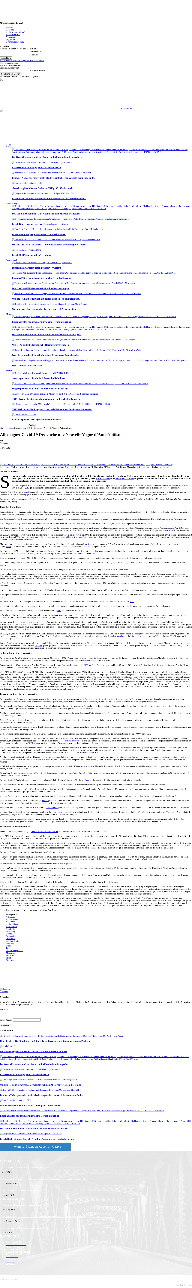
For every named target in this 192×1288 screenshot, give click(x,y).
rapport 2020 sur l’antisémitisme (44, 831)
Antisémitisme (12, 924)
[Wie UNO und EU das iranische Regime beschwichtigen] (73, 283)
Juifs (8, 948)
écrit (127, 569)
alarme (89, 780)
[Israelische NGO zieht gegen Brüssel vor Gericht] (42, 162)
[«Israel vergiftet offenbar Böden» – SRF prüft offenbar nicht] (27, 183)
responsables (65, 537)
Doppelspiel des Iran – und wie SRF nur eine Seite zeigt (40, 388)
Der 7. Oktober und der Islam (27, 365)
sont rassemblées (72, 741)
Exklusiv (10, 147)
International (11, 260)
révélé (78, 535)
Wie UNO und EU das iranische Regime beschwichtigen (40, 288)
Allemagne (10, 917)
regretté (91, 766)
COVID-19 (10, 938)
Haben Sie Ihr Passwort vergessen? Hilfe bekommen (22, 61)
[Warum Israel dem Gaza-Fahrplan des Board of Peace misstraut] (50, 304)
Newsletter (10, 37)
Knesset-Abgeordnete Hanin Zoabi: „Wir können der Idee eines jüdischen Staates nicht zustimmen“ (44, 1216)
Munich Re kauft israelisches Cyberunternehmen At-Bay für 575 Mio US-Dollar (40, 1084)
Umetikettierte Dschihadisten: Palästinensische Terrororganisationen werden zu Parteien (45, 1041)
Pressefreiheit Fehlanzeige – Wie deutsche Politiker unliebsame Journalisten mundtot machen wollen (44, 1179)
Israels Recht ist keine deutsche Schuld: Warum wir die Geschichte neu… (49, 198)
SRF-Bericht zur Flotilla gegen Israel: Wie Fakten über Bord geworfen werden (52, 409)
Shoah (8, 958)
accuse (8, 546)
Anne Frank (11, 922)
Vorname (4, 1009)
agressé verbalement (146, 634)
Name (2, 1015)
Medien (9, 371)
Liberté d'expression (14, 951)
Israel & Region (13, 204)
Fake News (10, 943)
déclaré (121, 636)
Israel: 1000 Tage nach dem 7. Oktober (31, 255)
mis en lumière (52, 807)
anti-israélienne (103, 478)
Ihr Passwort (33, 55)
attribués (170, 530)
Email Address (6, 1020)
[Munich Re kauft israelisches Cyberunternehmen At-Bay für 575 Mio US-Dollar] (38, 1080)
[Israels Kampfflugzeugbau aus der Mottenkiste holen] (58, 229)
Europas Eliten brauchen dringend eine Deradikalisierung (41, 278)
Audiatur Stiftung (13, 35)
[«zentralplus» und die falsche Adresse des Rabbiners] (44, 373)
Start (2, 428)
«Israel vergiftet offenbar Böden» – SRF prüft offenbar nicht (42, 188)
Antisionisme (11, 926)
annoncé (45, 800)
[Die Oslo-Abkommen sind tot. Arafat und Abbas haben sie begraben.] (102, 152)
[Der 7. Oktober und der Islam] (99, 360)
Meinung (10, 314)
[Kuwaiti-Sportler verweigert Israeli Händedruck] (24, 414)
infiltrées (33, 743)
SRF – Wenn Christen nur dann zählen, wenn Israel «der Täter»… (46, 399)
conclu (158, 558)
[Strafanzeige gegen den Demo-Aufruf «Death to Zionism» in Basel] (7, 1046)
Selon (106, 537)
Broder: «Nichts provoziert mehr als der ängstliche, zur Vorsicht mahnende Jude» (53, 177)
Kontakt (9, 27)
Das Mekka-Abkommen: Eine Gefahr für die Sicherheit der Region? (46, 213)
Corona (9, 934)
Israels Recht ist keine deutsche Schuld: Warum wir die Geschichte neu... (37, 1139)
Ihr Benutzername (35, 52)
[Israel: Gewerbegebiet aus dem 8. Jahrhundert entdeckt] (70, 219)
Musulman (10, 953)
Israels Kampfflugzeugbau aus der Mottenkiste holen (39, 234)
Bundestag (10, 931)
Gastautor (4, 443)
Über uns (10, 30)
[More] (112, 455)
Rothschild (10, 955)
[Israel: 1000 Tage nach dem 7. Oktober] (26, 250)
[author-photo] (5, 989)
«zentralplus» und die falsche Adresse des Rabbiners (38, 378)
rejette (137, 519)
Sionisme (10, 960)
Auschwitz (10, 929)
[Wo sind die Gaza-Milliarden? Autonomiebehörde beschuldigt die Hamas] (56, 239)
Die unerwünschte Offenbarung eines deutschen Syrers (25, 1167)
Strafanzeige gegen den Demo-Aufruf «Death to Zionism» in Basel (33, 1051)
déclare (29, 722)
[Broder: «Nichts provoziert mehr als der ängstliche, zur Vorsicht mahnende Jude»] (51, 173)
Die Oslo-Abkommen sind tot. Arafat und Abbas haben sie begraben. (47, 157)
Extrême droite (12, 941)
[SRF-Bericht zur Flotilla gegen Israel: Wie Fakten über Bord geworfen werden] (63, 404)
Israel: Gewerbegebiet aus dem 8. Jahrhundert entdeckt (40, 224)
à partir (109, 485)
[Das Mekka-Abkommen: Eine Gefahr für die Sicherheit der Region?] (102, 208)
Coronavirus (11, 936)
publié (26, 492)
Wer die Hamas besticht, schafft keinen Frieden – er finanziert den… (46, 298)
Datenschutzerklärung (15, 42)
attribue (88, 544)
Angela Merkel (12, 919)
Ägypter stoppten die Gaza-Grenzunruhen (20, 1190)
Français (8, 428)
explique (39, 551)
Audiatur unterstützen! (15, 32)
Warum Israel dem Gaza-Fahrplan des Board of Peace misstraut (44, 309)
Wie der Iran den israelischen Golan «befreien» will (24, 1205)
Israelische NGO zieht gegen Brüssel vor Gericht (36, 167)
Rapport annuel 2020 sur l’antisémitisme (87, 665)
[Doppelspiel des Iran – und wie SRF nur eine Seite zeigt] (80, 383)
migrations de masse (125, 478)
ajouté (67, 864)
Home (8, 145)
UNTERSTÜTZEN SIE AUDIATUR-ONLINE (37, 1147)
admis (102, 773)
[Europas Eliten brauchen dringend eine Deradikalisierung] (94, 273)
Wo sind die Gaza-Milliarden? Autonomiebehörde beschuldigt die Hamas (49, 244)
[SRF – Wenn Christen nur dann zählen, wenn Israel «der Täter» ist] (55, 394)
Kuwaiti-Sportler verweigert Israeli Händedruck (36, 419)
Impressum (10, 39)
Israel (8, 946)
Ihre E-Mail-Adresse (36, 71)
